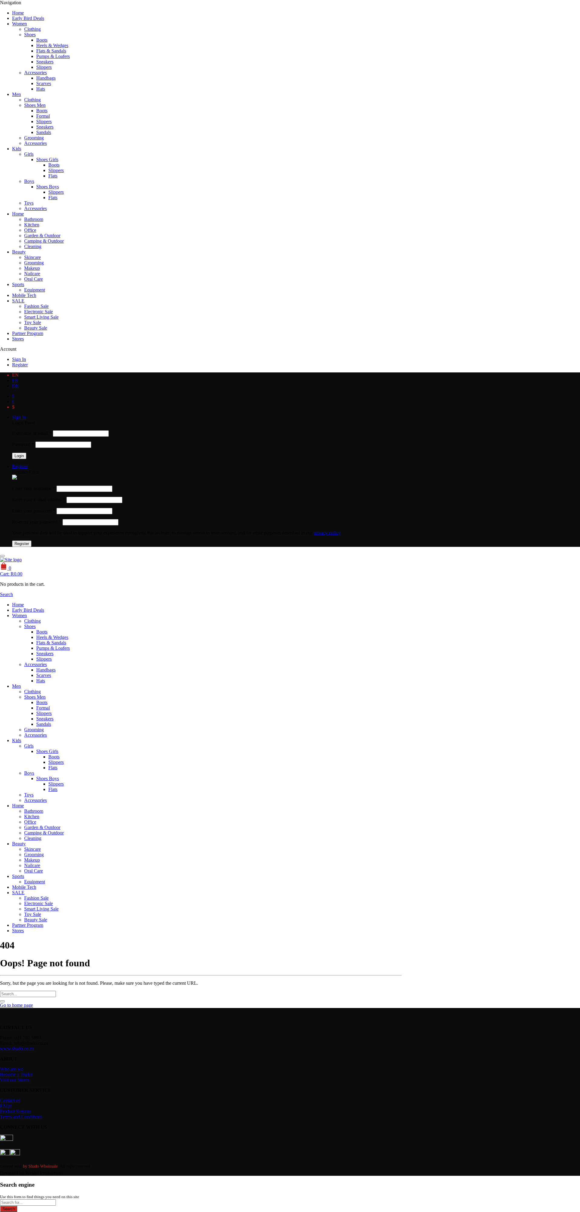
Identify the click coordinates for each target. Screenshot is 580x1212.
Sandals (43, 132)
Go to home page (16, 1005)
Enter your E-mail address (38, 499)
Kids (16, 148)
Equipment (34, 289)
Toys (29, 203)
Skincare (32, 257)
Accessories (35, 72)
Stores (18, 338)
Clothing (32, 29)
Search (8, 1209)
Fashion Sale (36, 306)
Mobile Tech (24, 295)
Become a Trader (16, 1074)
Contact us (10, 1100)
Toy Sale (32, 322)
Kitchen (31, 224)
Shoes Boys (47, 186)
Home (18, 12)
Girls (29, 154)
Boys (29, 181)
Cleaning (32, 246)
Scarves (43, 83)
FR (15, 380)
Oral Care (33, 279)
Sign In (19, 359)
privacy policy (327, 532)
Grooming (34, 137)
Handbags (46, 78)
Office (30, 230)
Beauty (19, 251)
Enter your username (33, 488)
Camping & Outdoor (44, 241)
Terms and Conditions (21, 1116)
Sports (18, 284)
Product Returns (15, 1111)
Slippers (44, 67)
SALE (18, 300)
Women (19, 23)
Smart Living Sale (41, 317)
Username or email (32, 433)
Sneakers (44, 61)
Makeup (32, 268)
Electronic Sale (38, 311)
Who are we (11, 1069)
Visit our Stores (14, 1080)
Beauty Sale (35, 327)
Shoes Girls (47, 159)
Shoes (30, 34)
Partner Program (27, 333)
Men (16, 94)
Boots (41, 40)
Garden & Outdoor (42, 235)
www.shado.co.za (17, 1048)
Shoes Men (35, 105)
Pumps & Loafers (53, 56)
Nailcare (32, 273)
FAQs (5, 1105)
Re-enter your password (36, 522)
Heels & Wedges (52, 45)
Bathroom (33, 219)
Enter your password (33, 510)
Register (20, 364)
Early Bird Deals (28, 18)
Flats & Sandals (51, 50)
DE (15, 385)
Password (23, 444)
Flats (52, 175)
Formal (43, 116)
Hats (40, 88)
